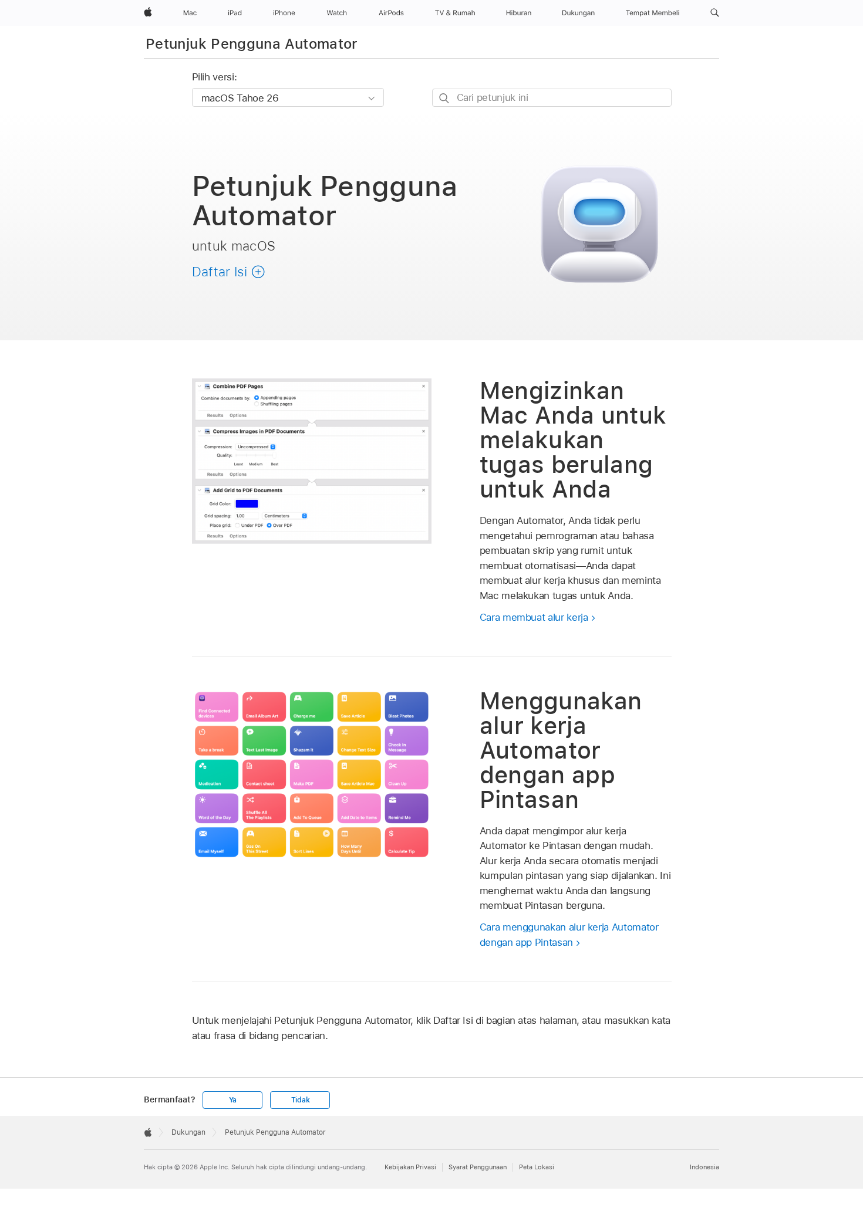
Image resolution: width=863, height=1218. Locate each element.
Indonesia (704, 1167)
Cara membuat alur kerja (534, 617)
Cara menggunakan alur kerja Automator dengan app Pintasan (569, 934)
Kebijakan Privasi (410, 1167)
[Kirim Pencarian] (445, 98)
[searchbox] (552, 98)
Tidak (300, 1100)
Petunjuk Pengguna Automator (252, 43)
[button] (715, 13)
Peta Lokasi (536, 1167)
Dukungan (188, 1132)
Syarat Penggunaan (478, 1167)
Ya (233, 1100)
